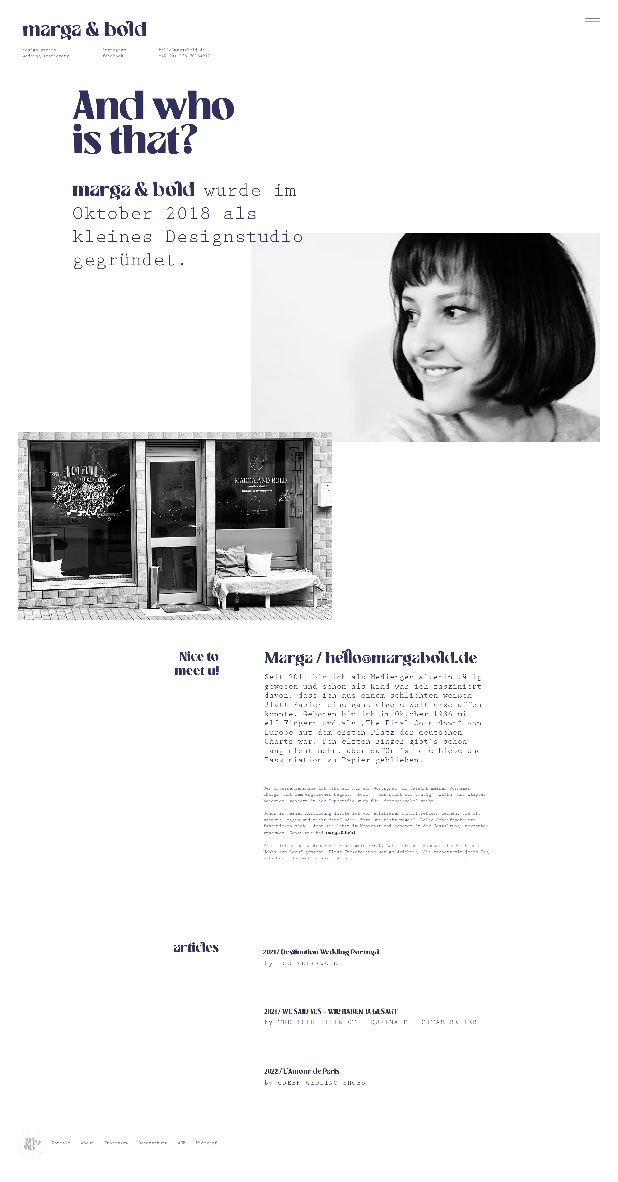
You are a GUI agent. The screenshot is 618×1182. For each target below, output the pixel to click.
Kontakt (61, 1143)
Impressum (116, 1143)
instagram (114, 50)
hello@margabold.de (182, 50)
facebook (112, 56)
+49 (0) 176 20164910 (184, 56)
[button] (592, 20)
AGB (181, 1143)
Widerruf (206, 1143)
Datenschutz (152, 1143)
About (87, 1143)
